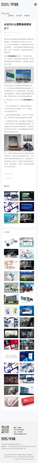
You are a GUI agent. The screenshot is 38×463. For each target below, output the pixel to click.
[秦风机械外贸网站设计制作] (27, 333)
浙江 (11, 448)
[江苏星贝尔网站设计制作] (27, 311)
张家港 (26, 446)
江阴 (29, 446)
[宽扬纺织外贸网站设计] (27, 206)
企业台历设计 (9, 178)
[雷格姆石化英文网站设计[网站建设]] (27, 299)
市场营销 (27, 15)
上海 (9, 446)
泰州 (22, 446)
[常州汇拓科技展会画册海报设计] (11, 322)
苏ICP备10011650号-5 (11, 457)
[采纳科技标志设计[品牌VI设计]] (11, 299)
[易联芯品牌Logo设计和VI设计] (27, 276)
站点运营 (19, 15)
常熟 (2, 448)
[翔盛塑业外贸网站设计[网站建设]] (11, 288)
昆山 (35, 446)
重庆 (22, 448)
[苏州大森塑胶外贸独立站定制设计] (27, 196)
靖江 (5, 448)
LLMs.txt (18, 459)
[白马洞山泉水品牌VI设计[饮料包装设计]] (11, 311)
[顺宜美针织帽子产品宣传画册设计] (27, 288)
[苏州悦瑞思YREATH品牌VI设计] (11, 207)
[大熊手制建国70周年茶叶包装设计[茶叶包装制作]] (27, 401)
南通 (14, 446)
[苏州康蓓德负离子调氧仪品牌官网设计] (11, 333)
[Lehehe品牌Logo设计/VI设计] (11, 390)
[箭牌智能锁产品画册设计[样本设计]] (27, 322)
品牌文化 (11, 15)
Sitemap (24, 459)
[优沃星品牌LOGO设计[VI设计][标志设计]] (11, 242)
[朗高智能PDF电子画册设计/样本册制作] (27, 356)
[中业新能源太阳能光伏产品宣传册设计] (11, 218)
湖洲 (16, 448)
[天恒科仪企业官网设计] (27, 390)
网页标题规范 (9, 174)
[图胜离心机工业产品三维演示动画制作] (27, 345)
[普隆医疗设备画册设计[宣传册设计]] (11, 276)
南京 (13, 448)
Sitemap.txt (30, 459)
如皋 (8, 448)
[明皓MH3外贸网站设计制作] (27, 218)
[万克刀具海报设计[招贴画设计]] (11, 379)
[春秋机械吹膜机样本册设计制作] (11, 345)
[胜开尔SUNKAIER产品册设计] (27, 367)
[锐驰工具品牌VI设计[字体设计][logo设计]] (11, 356)
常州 (20, 446)
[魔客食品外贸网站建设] (11, 265)
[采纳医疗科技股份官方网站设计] (27, 242)
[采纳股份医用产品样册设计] (27, 254)
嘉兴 (19, 448)
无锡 (17, 446)
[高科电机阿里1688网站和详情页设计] (11, 253)
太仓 (32, 446)
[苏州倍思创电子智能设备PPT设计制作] (11, 196)
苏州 (12, 446)
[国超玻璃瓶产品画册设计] (11, 401)
